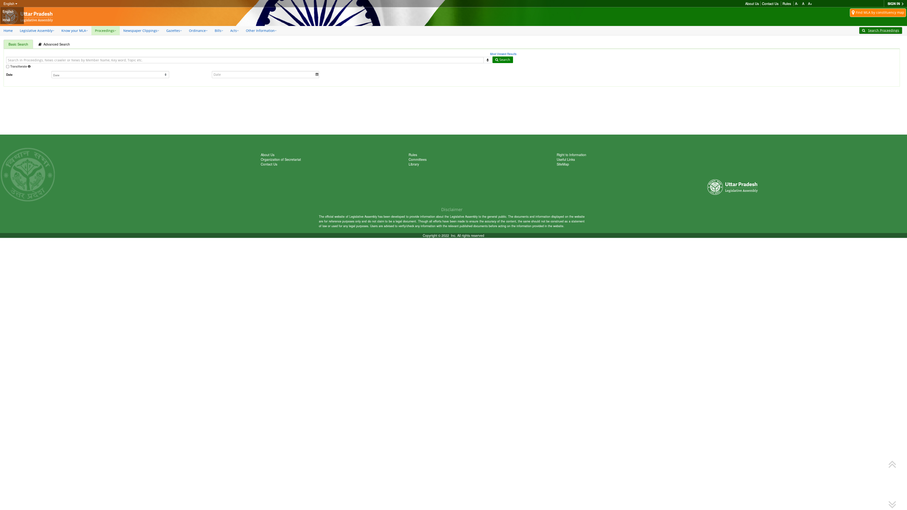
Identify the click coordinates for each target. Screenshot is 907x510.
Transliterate (18, 66)
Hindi (6, 19)
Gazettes (173, 30)
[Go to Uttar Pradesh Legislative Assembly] (29, 16)
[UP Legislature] (734, 167)
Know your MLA (73, 30)
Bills (218, 30)
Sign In (894, 3)
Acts (233, 30)
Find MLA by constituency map (879, 12)
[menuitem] (8, 30)
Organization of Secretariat (281, 159)
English (8, 11)
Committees (418, 159)
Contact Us (770, 3)
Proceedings (104, 30)
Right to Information (571, 154)
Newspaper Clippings (140, 30)
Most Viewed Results (503, 54)
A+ (810, 3)
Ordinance (197, 30)
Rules (787, 3)
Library (414, 164)
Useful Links (566, 159)
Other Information (260, 30)
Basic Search (18, 44)
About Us (752, 3)
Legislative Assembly (36, 30)
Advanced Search (56, 44)
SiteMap (563, 164)
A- (796, 3)
